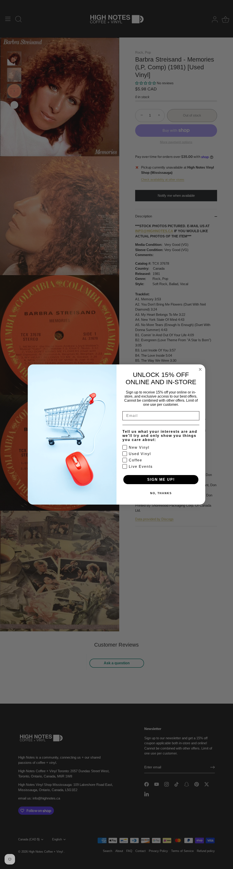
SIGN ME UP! (161, 479)
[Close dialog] (200, 369)
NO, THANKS (161, 493)
